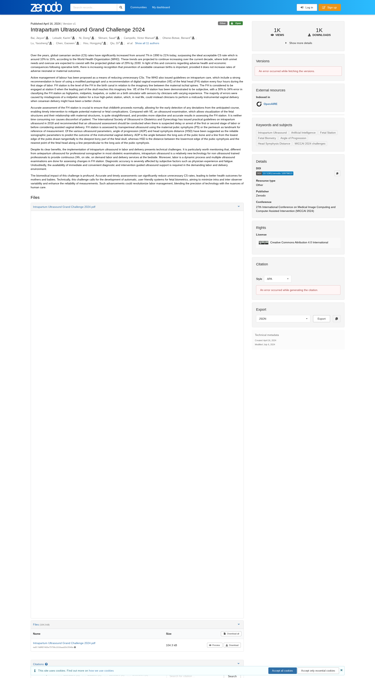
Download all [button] (233, 634)
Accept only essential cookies (318, 670)
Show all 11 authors (147, 43)
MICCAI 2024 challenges (310, 143)
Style (259, 278)
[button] (137, 207)
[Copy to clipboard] (337, 173)
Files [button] (41, 624)
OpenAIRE (270, 103)
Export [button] (322, 318)
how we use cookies (101, 670)
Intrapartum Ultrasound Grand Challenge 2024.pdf (64, 643)
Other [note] (223, 23)
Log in (309, 7)
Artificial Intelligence (303, 132)
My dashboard (161, 7)
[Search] (121, 7)
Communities (138, 7)
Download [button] (233, 645)
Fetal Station (328, 132)
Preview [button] (216, 645)
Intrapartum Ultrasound (272, 132)
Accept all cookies (282, 670)
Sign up (332, 7)
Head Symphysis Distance (274, 143)
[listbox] (277, 279)
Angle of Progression (293, 138)
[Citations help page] (47, 664)
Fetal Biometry (267, 138)
